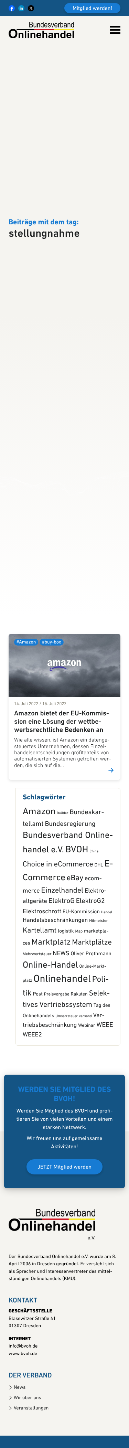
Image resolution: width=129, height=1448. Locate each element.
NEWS (61, 998)
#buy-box (51, 687)
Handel (106, 957)
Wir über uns (27, 1442)
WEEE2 (32, 1079)
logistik (66, 975)
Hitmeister (98, 965)
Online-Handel (50, 1010)
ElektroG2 (90, 946)
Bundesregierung (70, 868)
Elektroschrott (42, 956)
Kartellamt (39, 975)
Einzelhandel (62, 935)
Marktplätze (92, 987)
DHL (99, 910)
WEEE (105, 1069)
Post (38, 1039)
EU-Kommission (81, 956)
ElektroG (62, 946)
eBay (75, 923)
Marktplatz (51, 987)
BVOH (76, 894)
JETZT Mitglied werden (64, 1212)
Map (79, 976)
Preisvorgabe (56, 1039)
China (93, 896)
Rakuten (79, 1039)
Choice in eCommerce (58, 909)
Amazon (39, 856)
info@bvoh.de (23, 1391)
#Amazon (26, 687)
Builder (62, 858)
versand (85, 1061)
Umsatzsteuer (66, 1061)
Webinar (86, 1070)
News (19, 1432)
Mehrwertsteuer (37, 999)
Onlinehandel (61, 1024)
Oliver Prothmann (91, 998)
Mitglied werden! (92, 8)
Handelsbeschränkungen (55, 965)
